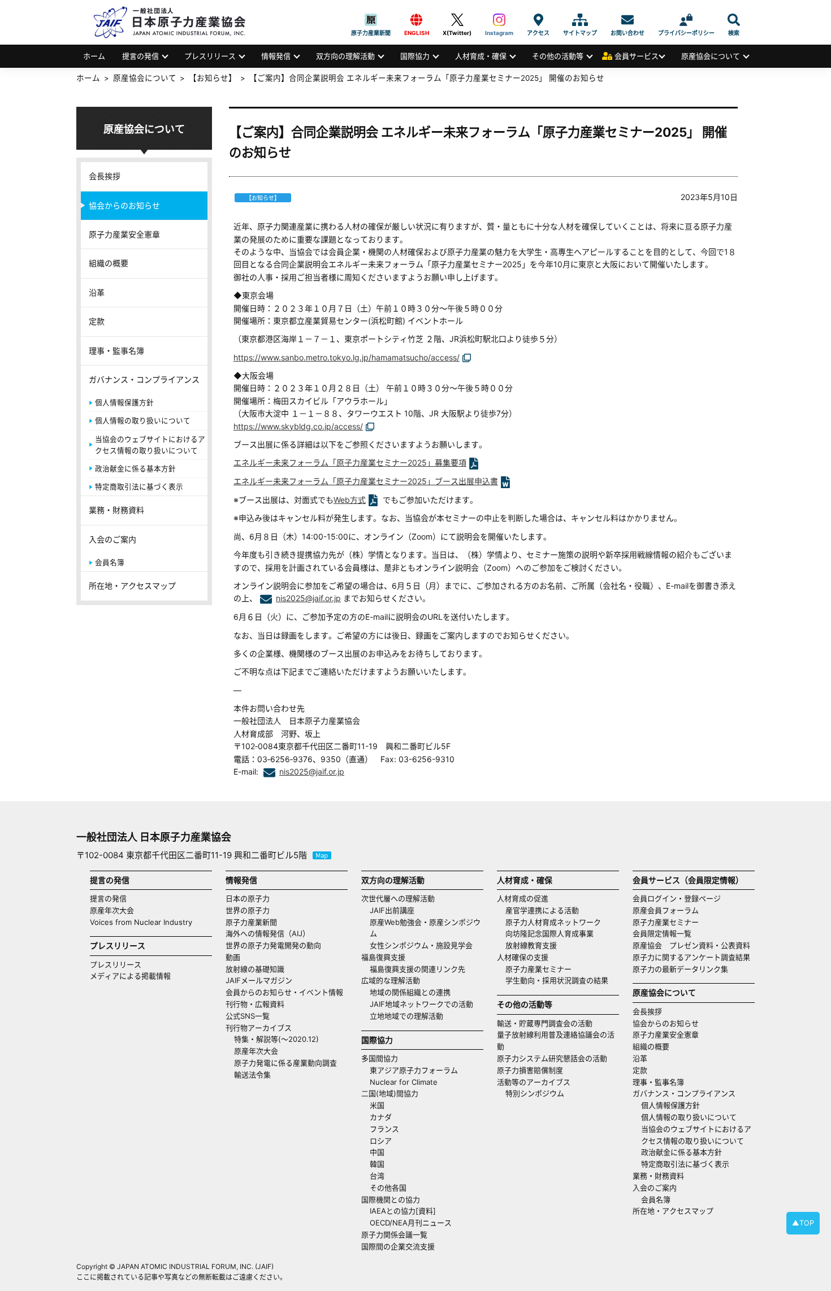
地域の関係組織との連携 (410, 992)
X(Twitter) (457, 19)
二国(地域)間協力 (389, 1093)
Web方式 (350, 500)
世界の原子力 (248, 910)
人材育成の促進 (522, 898)
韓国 (377, 1163)
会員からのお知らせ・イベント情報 (284, 992)
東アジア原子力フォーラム (414, 1070)
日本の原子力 (248, 898)
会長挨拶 (104, 176)
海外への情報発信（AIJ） (268, 933)
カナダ (381, 1117)
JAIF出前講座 (392, 910)
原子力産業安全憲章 (124, 234)
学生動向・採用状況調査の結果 (560, 980)
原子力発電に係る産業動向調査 (285, 1062)
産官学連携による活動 (542, 910)
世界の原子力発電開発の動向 (273, 945)
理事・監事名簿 (116, 350)
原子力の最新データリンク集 (680, 968)
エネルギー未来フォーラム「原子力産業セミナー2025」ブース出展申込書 (365, 481)
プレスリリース (210, 55)
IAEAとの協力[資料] (403, 1210)
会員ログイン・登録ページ (677, 898)
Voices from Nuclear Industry (141, 922)
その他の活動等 (557, 55)
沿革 (97, 292)
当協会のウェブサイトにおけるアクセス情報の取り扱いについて (150, 445)
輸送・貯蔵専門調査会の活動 (544, 1023)
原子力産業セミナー (538, 968)
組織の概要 (108, 263)
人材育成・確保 (481, 55)
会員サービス (636, 55)
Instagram (499, 19)
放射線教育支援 (531, 945)
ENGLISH (416, 19)
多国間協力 (379, 1058)
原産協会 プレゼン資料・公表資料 (691, 945)
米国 (377, 1105)
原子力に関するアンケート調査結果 (691, 957)
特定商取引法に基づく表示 (139, 487)
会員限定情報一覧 (662, 933)
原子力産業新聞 (370, 19)
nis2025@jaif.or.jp (308, 598)
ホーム (94, 55)
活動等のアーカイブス (533, 1081)
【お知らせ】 (212, 77)
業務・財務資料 (116, 510)
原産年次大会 (112, 910)
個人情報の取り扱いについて (143, 420)
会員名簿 (109, 562)
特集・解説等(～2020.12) (276, 1039)
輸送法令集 (252, 1074)
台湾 (377, 1175)
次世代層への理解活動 (398, 898)
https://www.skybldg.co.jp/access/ (298, 426)
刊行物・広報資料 (255, 1004)
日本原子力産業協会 (175, 22)
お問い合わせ (627, 19)
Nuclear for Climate (404, 1081)
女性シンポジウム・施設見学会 (421, 945)
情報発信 (276, 55)
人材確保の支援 (522, 957)
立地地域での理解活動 (406, 1015)
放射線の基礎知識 (255, 968)
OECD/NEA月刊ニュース (411, 1222)
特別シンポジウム (534, 1093)
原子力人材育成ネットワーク (553, 922)
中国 (377, 1152)
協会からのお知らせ (124, 205)
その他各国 (388, 1187)
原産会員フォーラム (666, 910)
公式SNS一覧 (248, 1015)
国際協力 (415, 55)
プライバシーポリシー (686, 19)
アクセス (538, 19)
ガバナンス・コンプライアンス (144, 379)
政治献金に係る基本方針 (135, 468)
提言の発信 (140, 55)
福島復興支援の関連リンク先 (417, 968)
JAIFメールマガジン (259, 980)
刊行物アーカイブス (259, 1027)
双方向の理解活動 (345, 55)
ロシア (381, 1140)
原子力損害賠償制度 (530, 1070)
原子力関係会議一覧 (394, 1234)
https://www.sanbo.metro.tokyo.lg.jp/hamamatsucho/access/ (346, 357)
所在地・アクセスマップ (132, 585)
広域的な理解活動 (390, 980)
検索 (733, 19)
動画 (233, 957)
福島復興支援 (383, 957)
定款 (97, 321)
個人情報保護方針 (124, 402)
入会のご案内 (112, 539)
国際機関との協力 (390, 1199)
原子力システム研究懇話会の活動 (552, 1058)
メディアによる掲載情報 (130, 975)
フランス (384, 1128)
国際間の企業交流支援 (398, 1246)
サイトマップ (580, 19)
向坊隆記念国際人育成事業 (549, 933)
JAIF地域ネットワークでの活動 (421, 1004)
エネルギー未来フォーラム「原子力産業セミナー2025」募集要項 (349, 462)
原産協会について (710, 55)
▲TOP (803, 1223)
